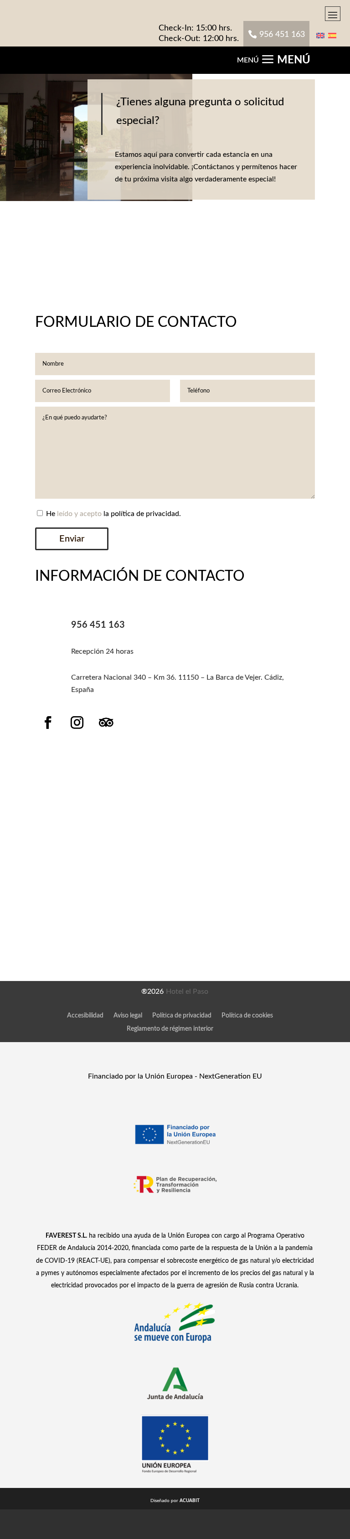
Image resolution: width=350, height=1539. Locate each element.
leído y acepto (79, 513)
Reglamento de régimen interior (170, 1029)
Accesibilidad (85, 1015)
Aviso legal (127, 1015)
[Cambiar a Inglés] (320, 35)
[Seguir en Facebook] (48, 722)
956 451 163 (282, 35)
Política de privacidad (181, 1015)
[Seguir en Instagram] (77, 722)
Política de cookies (247, 1015)
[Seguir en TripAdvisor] (106, 722)
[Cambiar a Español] (332, 35)
